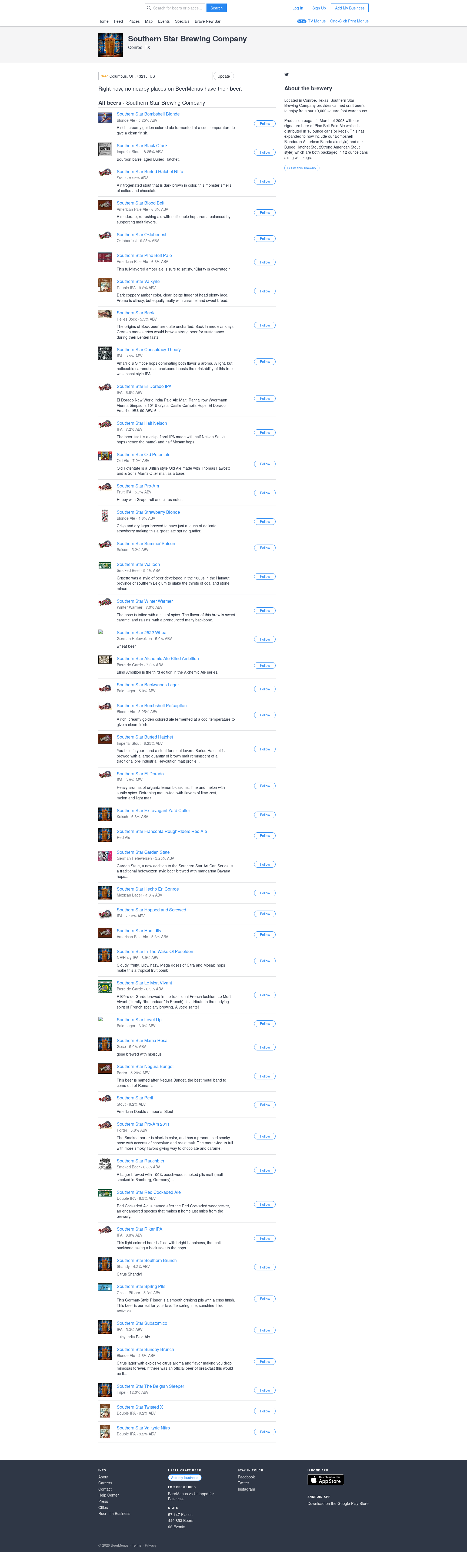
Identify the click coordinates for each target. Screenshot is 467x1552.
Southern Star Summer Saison (146, 543)
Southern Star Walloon (138, 564)
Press (103, 1501)
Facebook (246, 1476)
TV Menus (317, 21)
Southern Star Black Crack (142, 145)
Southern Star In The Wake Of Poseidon (155, 951)
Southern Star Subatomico (142, 1323)
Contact (105, 1489)
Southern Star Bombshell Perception (152, 705)
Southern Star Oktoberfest (141, 234)
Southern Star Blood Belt (140, 203)
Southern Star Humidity (139, 930)
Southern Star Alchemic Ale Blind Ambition (158, 658)
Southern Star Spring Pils (141, 1286)
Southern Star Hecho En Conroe (148, 889)
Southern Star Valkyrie (138, 281)
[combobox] (155, 76)
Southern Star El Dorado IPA (144, 386)
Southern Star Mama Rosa (142, 1040)
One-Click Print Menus (349, 21)
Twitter (243, 1482)
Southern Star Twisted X (140, 1407)
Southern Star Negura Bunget (145, 1066)
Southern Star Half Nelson (142, 423)
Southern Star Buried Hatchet (145, 737)
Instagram (246, 1489)
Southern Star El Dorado (140, 773)
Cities (103, 1507)
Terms (137, 1545)
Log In (297, 8)
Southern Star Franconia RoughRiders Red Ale (162, 831)
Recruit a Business (114, 1513)
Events (164, 21)
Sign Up (319, 8)
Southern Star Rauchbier (140, 1161)
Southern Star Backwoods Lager (148, 684)
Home (103, 21)
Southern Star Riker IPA (139, 1229)
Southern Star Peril (135, 1098)
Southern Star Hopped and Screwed (151, 910)
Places (134, 21)
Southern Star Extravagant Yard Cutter (153, 810)
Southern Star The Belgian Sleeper (150, 1386)
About (103, 1476)
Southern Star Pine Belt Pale (144, 255)
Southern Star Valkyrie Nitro (143, 1428)
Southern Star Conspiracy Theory (149, 349)
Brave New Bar (208, 21)
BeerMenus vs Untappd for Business (191, 1496)
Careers (105, 1482)
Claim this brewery (301, 167)
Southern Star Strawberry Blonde (148, 512)
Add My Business (350, 8)
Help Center (108, 1495)
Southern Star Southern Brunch (147, 1260)
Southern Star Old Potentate (144, 454)
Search (217, 8)
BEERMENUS (117, 8)
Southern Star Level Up (139, 1019)
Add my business (184, 1477)
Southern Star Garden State (143, 852)
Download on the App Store (326, 1479)
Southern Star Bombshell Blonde (148, 114)
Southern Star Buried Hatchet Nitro (150, 171)
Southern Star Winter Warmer (145, 601)
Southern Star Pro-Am (138, 486)
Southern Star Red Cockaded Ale (149, 1192)
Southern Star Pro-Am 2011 (143, 1124)
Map (149, 21)
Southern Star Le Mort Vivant (144, 983)
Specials (182, 21)
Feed (118, 21)
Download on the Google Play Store (338, 1503)
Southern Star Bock (135, 312)
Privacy (151, 1545)
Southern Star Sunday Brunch (145, 1349)
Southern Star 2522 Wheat (142, 632)
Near (104, 76)
